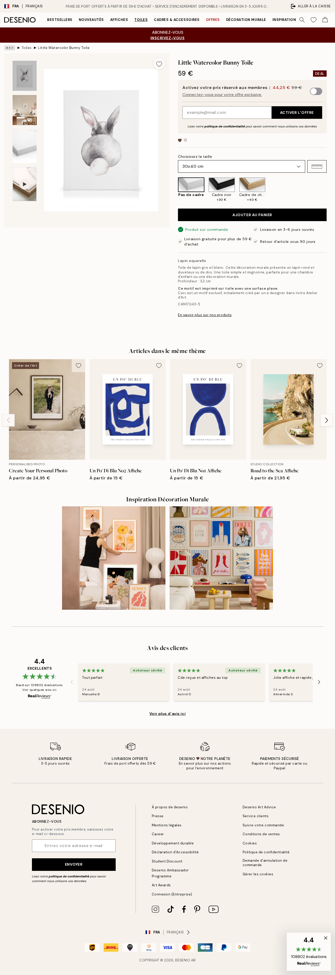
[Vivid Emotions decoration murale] (221, 558)
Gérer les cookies (258, 874)
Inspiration (284, 20)
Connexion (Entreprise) (172, 894)
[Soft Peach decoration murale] (113, 558)
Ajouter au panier (252, 214)
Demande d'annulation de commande (265, 862)
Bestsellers (59, 20)
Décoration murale (246, 20)
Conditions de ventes (261, 834)
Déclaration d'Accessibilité (175, 852)
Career (158, 834)
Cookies (250, 843)
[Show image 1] (25, 76)
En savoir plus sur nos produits (205, 315)
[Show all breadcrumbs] (9, 48)
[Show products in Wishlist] (313, 20)
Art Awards (161, 885)
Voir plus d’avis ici (167, 713)
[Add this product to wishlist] (159, 63)
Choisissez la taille (195, 156)
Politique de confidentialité (266, 852)
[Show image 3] (25, 146)
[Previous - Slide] (174, 189)
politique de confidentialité (224, 126)
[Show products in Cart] (325, 20)
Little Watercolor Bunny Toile (64, 48)
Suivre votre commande (263, 825)
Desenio (182, 960)
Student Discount (167, 861)
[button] (317, 166)
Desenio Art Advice (259, 807)
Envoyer (74, 864)
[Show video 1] (25, 184)
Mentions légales (167, 825)
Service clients (256, 816)
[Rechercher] (302, 20)
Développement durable (173, 843)
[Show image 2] (25, 110)
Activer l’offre (297, 112)
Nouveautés (91, 20)
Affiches (119, 20)
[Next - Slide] (331, 189)
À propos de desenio (170, 807)
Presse (158, 816)
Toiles (141, 20)
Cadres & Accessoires (176, 20)
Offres (213, 20)
